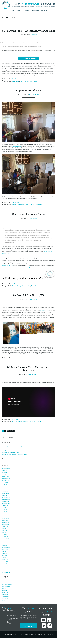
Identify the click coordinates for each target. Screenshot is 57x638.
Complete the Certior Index (28, 625)
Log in (51, 634)
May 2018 (4, 532)
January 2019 (5, 520)
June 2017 (4, 553)
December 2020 (6, 478)
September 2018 (6, 524)
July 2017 (4, 551)
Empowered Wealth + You (28, 90)
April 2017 (4, 557)
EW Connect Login (12, 622)
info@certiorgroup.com (7, 265)
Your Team (15, 419)
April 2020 (4, 489)
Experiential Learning (7, 584)
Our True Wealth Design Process (28, 214)
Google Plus (49, 620)
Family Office (5, 588)
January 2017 (5, 563)
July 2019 (4, 507)
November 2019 (6, 499)
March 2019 (5, 516)
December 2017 (6, 543)
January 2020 (5, 495)
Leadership (38, 204)
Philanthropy (5, 594)
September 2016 (6, 572)
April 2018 (4, 534)
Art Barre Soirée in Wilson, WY (28, 295)
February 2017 (5, 561)
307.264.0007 (13, 615)
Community (15, 81)
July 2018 (4, 528)
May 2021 (4, 472)
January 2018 (5, 541)
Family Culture (24, 81)
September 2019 (6, 503)
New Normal (5, 592)
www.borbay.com (44, 310)
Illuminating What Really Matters (10, 448)
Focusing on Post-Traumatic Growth (10, 452)
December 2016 (6, 566)
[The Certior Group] (28, 5)
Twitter (44, 625)
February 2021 (5, 476)
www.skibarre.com (12, 319)
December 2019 (6, 497)
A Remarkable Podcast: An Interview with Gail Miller (28, 30)
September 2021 (6, 468)
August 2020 (5, 482)
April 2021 (4, 474)
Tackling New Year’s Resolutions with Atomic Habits (14, 454)
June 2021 (4, 470)
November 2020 (6, 480)
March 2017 (5, 559)
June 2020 (4, 484)
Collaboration (26, 286)
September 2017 (6, 547)
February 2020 (5, 493)
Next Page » (10, 431)
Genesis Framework (38, 634)
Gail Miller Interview (28, 58)
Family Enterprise (6, 586)
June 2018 (4, 530)
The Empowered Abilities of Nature (10, 450)
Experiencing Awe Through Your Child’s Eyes (12, 446)
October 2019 (5, 501)
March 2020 (5, 491)
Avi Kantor (15, 421)
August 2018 (5, 526)
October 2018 (5, 522)
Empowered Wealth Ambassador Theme (22, 634)
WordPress (46, 634)
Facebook (49, 625)
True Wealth (15, 79)
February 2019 (5, 518)
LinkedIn (43, 620)
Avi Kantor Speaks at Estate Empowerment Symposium (28, 369)
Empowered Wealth (16, 146)
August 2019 (5, 505)
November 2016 (6, 568)
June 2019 (4, 509)
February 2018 (5, 538)
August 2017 (5, 549)
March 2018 (5, 536)
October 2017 (5, 545)
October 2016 (5, 570)
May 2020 (4, 487)
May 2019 (4, 511)
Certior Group (16, 286)
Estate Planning (5, 582)
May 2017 (4, 555)
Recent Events (16, 202)
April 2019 (4, 514)
